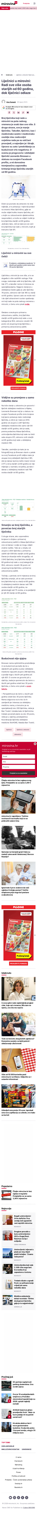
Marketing (18, 1465)
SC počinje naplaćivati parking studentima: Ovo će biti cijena (23, 1384)
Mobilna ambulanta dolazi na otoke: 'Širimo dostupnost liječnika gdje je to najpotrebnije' (24, 1299)
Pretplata (26, 3)
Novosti (17, 1226)
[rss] (26, 1497)
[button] (34, 360)
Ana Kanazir (11, 102)
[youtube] (10, 1497)
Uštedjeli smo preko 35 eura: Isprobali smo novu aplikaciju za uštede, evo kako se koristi (18, 1112)
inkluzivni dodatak (10, 1449)
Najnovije (6, 1208)
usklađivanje (7, 1446)
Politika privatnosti (18, 1476)
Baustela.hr (18, 1487)
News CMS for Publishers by (18, 1508)
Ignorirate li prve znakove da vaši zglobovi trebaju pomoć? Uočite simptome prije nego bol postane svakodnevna (15, 891)
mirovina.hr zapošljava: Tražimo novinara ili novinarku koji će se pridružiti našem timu (14, 818)
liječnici (9, 729)
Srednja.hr (18, 1484)
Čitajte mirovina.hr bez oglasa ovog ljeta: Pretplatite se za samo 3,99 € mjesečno (16, 782)
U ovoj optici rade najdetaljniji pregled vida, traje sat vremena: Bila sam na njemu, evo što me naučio (17, 1005)
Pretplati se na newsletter (18, 773)
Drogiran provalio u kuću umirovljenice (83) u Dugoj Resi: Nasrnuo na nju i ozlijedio (22, 1236)
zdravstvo (17, 734)
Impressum (18, 1461)
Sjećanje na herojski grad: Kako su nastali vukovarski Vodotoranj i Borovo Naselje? (17, 854)
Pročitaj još (7, 1377)
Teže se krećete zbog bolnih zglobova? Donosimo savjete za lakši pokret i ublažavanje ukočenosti (17, 1041)
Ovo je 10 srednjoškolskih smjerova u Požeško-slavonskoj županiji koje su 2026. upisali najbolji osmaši (24, 1399)
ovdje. (27, 304)
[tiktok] (18, 1497)
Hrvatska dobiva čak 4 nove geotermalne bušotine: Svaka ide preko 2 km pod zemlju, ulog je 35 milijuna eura (24, 1428)
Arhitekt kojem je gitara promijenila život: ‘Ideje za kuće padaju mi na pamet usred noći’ (24, 1413)
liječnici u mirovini (23, 729)
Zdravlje (18, 1307)
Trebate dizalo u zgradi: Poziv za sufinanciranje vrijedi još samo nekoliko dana (24, 1284)
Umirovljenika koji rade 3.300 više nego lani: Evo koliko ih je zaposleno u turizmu (23, 1268)
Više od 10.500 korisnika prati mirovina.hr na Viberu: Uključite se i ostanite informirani (16, 1076)
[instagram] (14, 1497)
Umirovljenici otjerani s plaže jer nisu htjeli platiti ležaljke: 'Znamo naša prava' (24, 1253)
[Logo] (9, 3)
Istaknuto (9, 75)
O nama (18, 1457)
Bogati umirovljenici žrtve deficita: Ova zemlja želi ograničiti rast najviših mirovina (23, 1219)
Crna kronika (20, 1244)
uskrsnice (26, 1449)
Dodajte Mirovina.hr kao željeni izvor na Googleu (19, 107)
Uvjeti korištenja (18, 1468)
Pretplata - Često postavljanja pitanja (18, 1480)
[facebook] (22, 1497)
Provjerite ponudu (18, 388)
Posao (18, 1472)
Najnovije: (4, 8)
